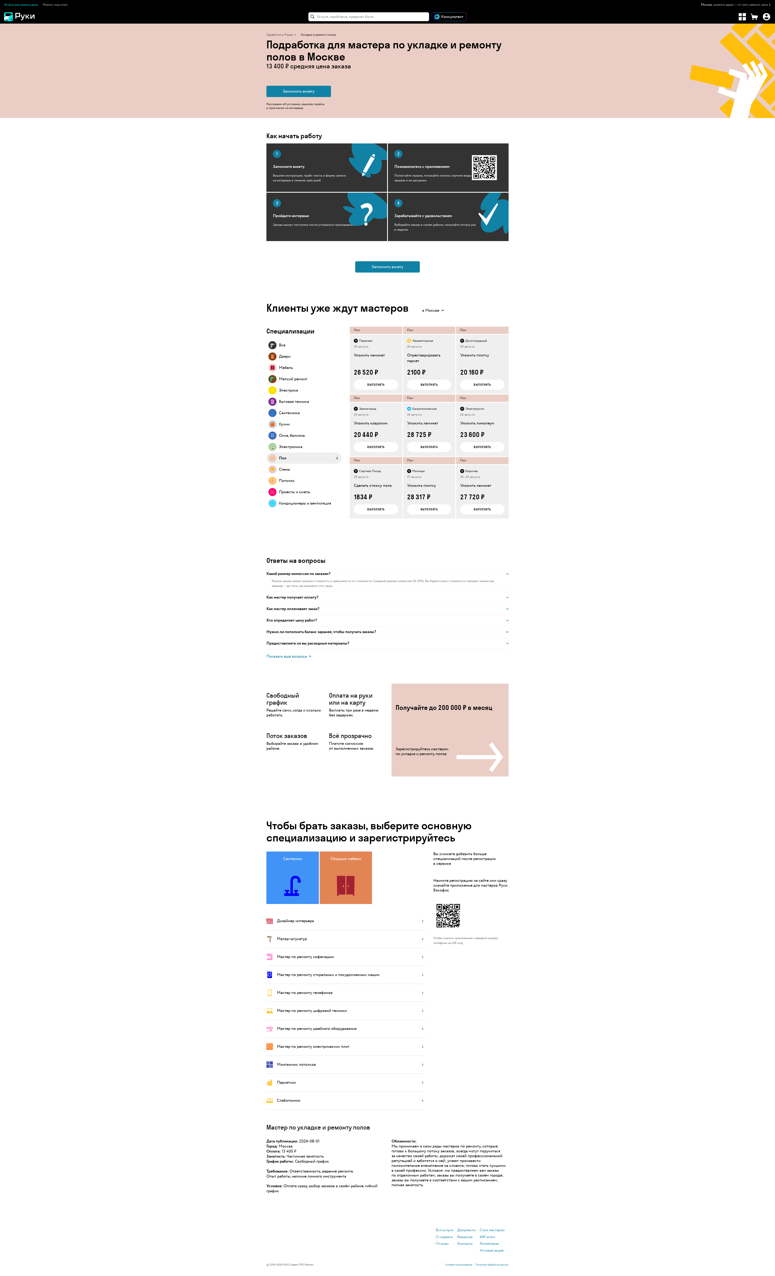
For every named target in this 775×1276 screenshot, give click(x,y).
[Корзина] (754, 16)
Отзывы (442, 1244)
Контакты (465, 1244)
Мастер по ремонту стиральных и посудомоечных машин (328, 975)
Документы (466, 1230)
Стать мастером (492, 1230)
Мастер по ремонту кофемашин (305, 957)
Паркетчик (286, 1082)
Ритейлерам (489, 1244)
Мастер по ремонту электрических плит (313, 1046)
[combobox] (368, 16)
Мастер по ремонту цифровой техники (312, 1011)
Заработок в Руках (279, 34)
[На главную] (26, 16)
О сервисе (444, 1237)
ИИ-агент (487, 1237)
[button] (736, 5)
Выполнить (376, 384)
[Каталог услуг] (742, 16)
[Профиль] (766, 16)
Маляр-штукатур (292, 939)
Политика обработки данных (492, 1265)
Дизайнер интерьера (295, 921)
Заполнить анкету (299, 91)
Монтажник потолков (296, 1064)
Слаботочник (289, 1100)
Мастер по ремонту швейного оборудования (317, 1028)
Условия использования (458, 1265)
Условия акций (492, 1250)
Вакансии (464, 1237)
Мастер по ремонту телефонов (305, 993)
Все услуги (444, 1230)
